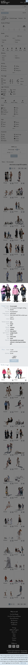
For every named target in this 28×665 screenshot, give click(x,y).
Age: (8, 325)
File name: (7, 311)
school (14, 336)
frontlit (15, 333)
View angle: (7, 331)
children (24, 342)
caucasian (12, 327)
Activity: (7, 329)
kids (11, 340)
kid (21, 342)
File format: (7, 315)
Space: (8, 336)
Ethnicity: (7, 327)
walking (11, 329)
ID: (8, 309)
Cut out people (13, 306)
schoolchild (14, 340)
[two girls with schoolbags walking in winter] (7, 373)
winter (11, 334)
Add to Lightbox (14, 356)
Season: (7, 334)
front (11, 331)
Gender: (7, 323)
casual (11, 338)
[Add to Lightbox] (13, 380)
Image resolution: (6, 313)
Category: (7, 306)
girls (11, 344)
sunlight (12, 333)
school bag (17, 342)
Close (23, 663)
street (11, 336)
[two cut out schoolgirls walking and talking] (20, 373)
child (11, 325)
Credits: (7, 349)
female (11, 324)
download (14, 360)
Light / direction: (6, 333)
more (11, 322)
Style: (8, 338)
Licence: (7, 319)
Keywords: (7, 340)
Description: (7, 308)
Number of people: (5, 322)
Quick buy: (7, 353)
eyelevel (14, 331)
